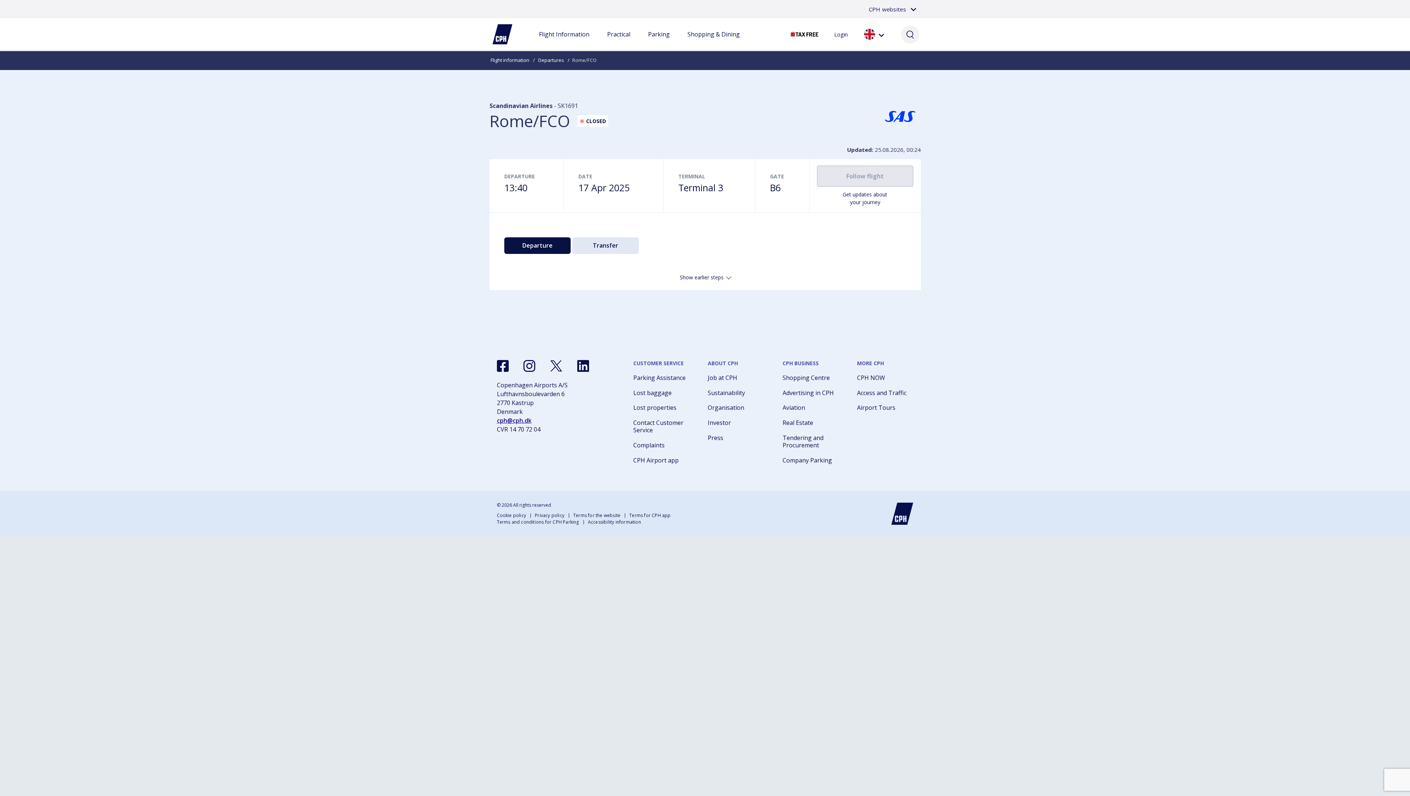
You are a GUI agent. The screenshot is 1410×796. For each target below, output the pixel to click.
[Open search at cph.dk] (910, 34)
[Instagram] (529, 366)
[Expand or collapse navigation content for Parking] (658, 41)
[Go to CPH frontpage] (902, 514)
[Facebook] (503, 366)
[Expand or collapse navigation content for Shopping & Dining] (713, 41)
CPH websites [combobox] (887, 9)
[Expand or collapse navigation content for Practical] (618, 41)
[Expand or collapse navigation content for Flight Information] (564, 41)
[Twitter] (556, 366)
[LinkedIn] (583, 366)
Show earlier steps (702, 277)
